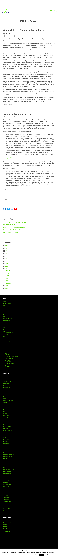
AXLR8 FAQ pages (6, 307)
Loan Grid (5, 458)
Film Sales (5, 424)
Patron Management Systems (8, 469)
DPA (4, 411)
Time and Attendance (7, 501)
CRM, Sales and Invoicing (7, 318)
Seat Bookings (6, 486)
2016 (6, 285)
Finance (6, 348)
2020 (6, 261)
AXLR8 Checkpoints (6, 379)
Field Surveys (5, 417)
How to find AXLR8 (6, 320)
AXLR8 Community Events (8, 381)
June (7, 278)
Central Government (6, 389)
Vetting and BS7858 (6, 508)
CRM (4, 407)
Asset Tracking (7, 341)
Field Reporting (6, 415)
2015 (6, 288)
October (8, 270)
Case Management (6, 387)
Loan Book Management (7, 456)
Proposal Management (7, 471)
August (8, 273)
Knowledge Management (9, 358)
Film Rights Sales (6, 422)
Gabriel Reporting (6, 435)
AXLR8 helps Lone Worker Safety (12, 232)
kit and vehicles (6, 450)
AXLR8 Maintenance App (10, 354)
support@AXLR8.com (12, 158)
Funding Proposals (6, 432)
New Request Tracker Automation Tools (14, 229)
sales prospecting (6, 480)
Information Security (6, 445)
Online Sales (5, 327)
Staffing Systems (7, 360)
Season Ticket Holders (7, 484)
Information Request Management (12, 356)
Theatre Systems (6, 497)
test (4, 336)
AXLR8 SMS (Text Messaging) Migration (14, 227)
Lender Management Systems (8, 454)
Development (5, 409)
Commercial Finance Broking (8, 400)
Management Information (7, 465)
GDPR (4, 437)
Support (4, 331)
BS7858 (4, 385)
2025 (6, 248)
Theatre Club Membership (7, 495)
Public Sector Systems (7, 473)
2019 (6, 263)
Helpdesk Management (7, 443)
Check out (5, 396)
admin (16, 36)
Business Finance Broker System (11, 349)
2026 (6, 245)
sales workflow (5, 482)
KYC (4, 452)
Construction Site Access (7, 404)
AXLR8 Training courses (9, 332)
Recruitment (5, 475)
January (8, 283)
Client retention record (9, 224)
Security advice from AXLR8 (17, 114)
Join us (4, 322)
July (7, 275)
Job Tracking (7, 353)
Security (4, 488)
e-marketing (5, 413)
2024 (6, 251)
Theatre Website (6, 499)
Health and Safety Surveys (8, 439)
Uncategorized (8, 104)
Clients (4, 314)
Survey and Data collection (9, 363)
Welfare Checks (6, 510)
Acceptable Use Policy (7, 303)
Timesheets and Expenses (8, 338)
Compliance (5, 402)
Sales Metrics (5, 478)
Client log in (5, 312)
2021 (6, 258)
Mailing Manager (6, 325)
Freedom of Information (7, 426)
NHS (4, 467)
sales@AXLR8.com (9, 533)
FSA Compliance (6, 428)
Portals (4, 329)
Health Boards (5, 441)
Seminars (6, 334)
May (7, 280)
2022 (6, 256)
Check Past (5, 398)
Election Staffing (8, 361)
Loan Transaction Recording (8, 460)
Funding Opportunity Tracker (8, 430)
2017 (6, 268)
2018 (6, 266)
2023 (6, 253)
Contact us (5, 316)
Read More (46, 555)
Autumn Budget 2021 (7, 305)
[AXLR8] (6, 11)
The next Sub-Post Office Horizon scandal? (15, 222)
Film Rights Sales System (9, 346)
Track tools (5, 503)
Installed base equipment (7, 447)
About (4, 301)
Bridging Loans (6, 383)
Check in (4, 394)
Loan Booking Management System (12, 351)
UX (3, 506)
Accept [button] (41, 555)
